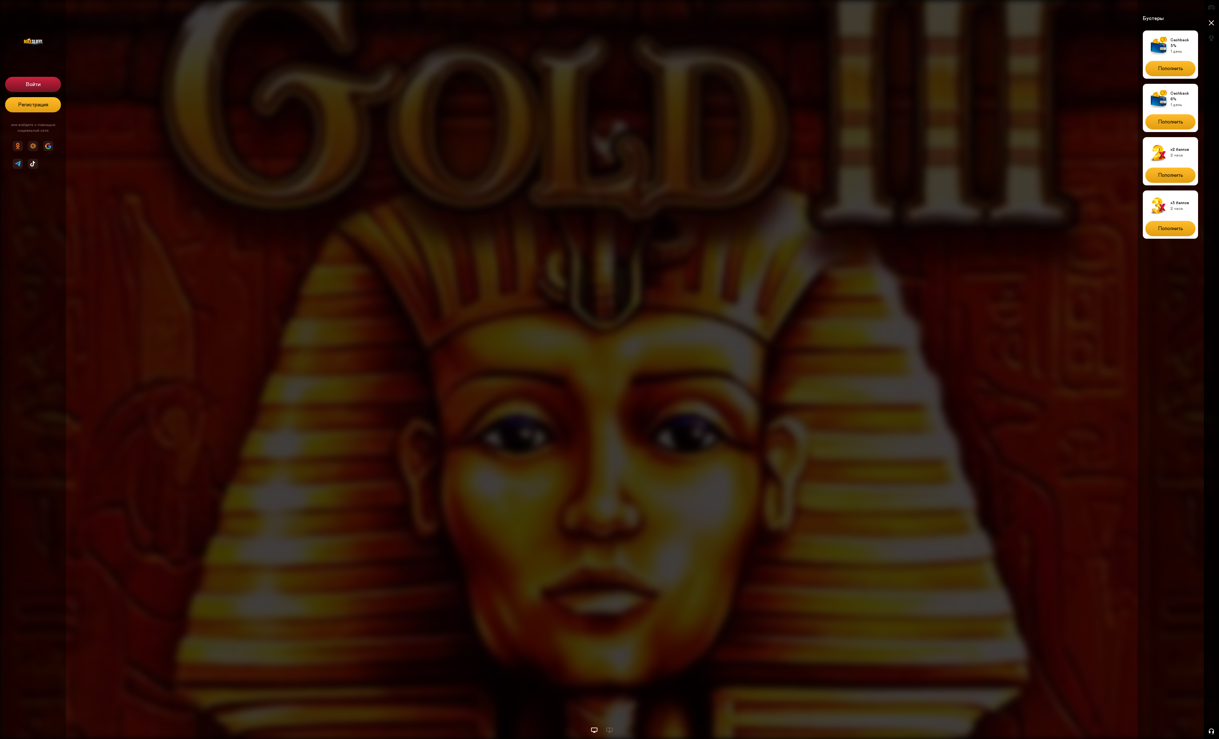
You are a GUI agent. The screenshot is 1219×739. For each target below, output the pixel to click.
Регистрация (33, 104)
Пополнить (1170, 68)
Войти (33, 84)
